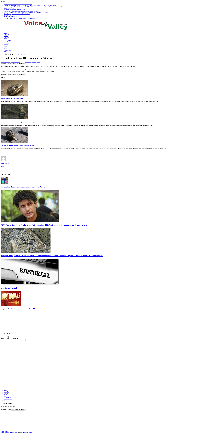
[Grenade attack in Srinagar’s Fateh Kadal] (14, 95)
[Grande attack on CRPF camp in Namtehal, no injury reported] (14, 142)
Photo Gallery (7, 50)
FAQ (5, 396)
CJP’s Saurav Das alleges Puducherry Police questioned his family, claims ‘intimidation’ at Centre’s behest (30, 5)
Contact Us (6, 393)
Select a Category (5, 338)
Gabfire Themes (28, 432)
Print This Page (29, 62)
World (5, 48)
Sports (5, 46)
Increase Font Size (15, 62)
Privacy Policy (7, 397)
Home (5, 33)
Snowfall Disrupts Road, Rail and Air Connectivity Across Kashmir (20, 18)
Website (3, 166)
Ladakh (6, 36)
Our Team (6, 394)
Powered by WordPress (11, 432)
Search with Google (6, 340)
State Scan (6, 34)
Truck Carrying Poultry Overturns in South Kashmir (17, 14)
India (5, 47)
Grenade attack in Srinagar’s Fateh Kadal (12, 98)
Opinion (6, 38)
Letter (8, 43)
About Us (6, 392)
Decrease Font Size (5, 62)
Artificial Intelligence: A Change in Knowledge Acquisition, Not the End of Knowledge (26, 12)
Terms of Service (8, 399)
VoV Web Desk (21, 54)
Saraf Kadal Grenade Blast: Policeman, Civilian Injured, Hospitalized (19, 122)
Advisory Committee (9, 15)
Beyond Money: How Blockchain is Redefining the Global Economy (21, 11)
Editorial (9, 40)
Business (6, 44)
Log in (2, 432)
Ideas (8, 41)
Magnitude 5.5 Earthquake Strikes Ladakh (14, 9)
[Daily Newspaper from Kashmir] (48, 29)
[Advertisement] (19, 153)
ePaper (5, 51)
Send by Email (36, 62)
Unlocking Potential (9, 8)
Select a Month (4, 337)
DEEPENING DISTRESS (10, 16)
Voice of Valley (5, 431)
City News (6, 37)
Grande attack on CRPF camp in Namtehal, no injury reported (17, 145)
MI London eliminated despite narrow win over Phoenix (18, 4)
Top (5, 400)
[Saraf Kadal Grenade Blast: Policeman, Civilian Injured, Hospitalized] (14, 119)
